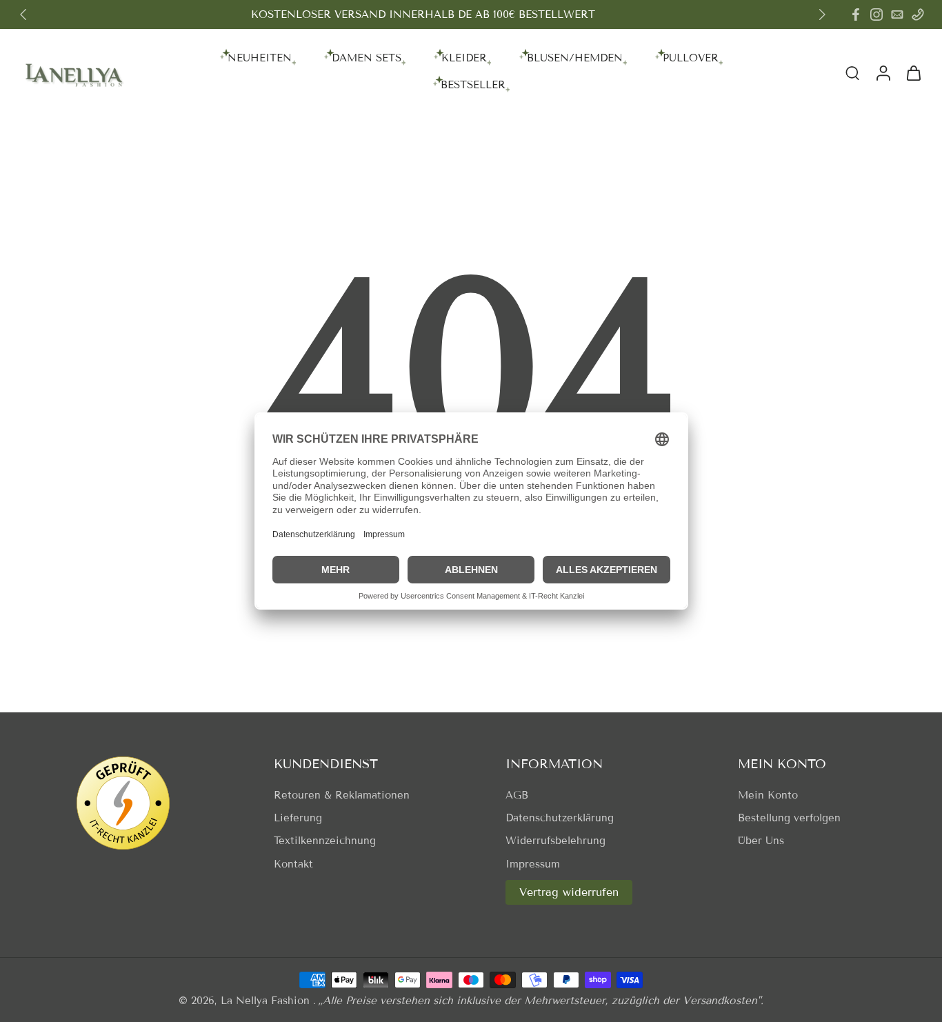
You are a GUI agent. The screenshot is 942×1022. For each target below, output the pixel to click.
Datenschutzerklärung (559, 818)
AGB (516, 795)
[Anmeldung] (883, 72)
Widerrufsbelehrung (555, 840)
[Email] (897, 14)
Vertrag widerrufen (569, 892)
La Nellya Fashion (267, 1000)
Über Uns (761, 840)
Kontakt (293, 864)
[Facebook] (855, 14)
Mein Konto (768, 795)
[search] (852, 72)
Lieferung (298, 818)
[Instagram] (876, 14)
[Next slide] (822, 14)
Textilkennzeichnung (325, 840)
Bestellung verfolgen (789, 818)
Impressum (532, 864)
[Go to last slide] (23, 14)
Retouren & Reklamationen (342, 795)
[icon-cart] (913, 72)
